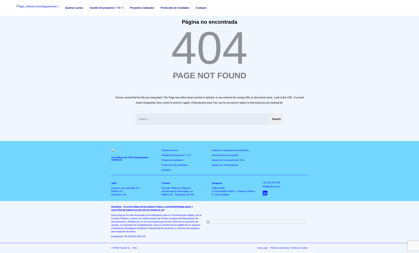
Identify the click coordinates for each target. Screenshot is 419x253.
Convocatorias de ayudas (225, 155)
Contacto (201, 7)
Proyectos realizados (142, 7)
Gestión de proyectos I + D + (176, 155)
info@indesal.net (271, 186)
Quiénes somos (74, 7)
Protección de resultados (175, 7)
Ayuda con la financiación (225, 165)
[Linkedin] (265, 193)
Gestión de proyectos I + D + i (107, 7)
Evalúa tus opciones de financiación (230, 150)
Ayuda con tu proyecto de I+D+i (228, 160)
